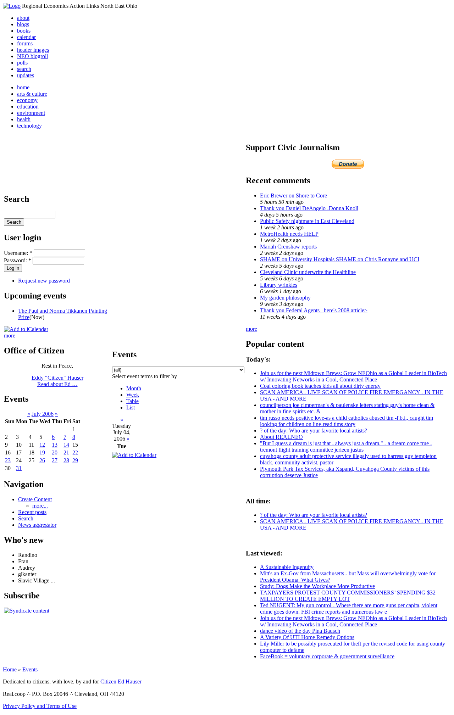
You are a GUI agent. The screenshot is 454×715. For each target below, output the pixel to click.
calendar (26, 37)
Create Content (35, 499)
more (9, 336)
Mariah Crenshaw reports (288, 247)
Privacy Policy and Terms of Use (40, 706)
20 (54, 452)
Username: (18, 253)
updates (25, 75)
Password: (17, 260)
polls (22, 63)
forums (25, 43)
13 (54, 445)
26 (42, 460)
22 (75, 452)
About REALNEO (281, 437)
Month (133, 388)
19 (42, 452)
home (23, 87)
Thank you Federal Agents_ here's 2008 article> (313, 310)
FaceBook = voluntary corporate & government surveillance (327, 656)
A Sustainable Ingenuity (287, 567)
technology (29, 126)
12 (42, 445)
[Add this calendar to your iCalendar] (26, 329)
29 (75, 460)
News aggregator (37, 525)
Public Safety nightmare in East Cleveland (307, 221)
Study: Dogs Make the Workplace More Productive (317, 586)
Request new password (44, 281)
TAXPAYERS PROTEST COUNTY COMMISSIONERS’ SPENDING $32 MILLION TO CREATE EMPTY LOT (348, 596)
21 (66, 452)
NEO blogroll (32, 56)
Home (10, 669)
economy (27, 100)
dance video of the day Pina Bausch (300, 631)
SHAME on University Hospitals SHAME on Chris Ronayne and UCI (339, 259)
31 (19, 468)
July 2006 (43, 414)
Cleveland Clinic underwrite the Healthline (308, 272)
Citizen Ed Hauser (121, 681)
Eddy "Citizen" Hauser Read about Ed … (57, 381)
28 (66, 460)
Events (30, 669)
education (28, 107)
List (130, 407)
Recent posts (32, 512)
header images (33, 50)
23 (8, 460)
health (24, 119)
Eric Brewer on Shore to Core (293, 195)
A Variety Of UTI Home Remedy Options (307, 637)
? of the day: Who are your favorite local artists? (313, 431)
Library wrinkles (278, 285)
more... (40, 506)
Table (132, 401)
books (24, 31)
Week (132, 395)
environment (31, 113)
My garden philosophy (285, 298)
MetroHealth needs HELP (289, 234)
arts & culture (32, 94)
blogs (23, 24)
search (24, 69)
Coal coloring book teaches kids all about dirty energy (320, 386)
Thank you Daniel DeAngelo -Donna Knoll (309, 208)
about (23, 18)
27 (54, 460)
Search (25, 518)
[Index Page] (12, 6)
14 (66, 445)
